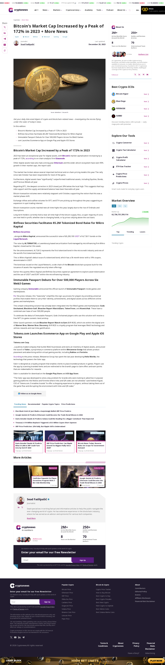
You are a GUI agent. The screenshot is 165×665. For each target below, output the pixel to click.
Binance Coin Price (68, 612)
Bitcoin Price (66, 589)
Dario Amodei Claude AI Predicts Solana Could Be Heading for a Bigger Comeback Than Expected (54, 419)
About (137, 585)
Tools (98, 10)
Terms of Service (88, 565)
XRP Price (65, 596)
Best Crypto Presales (103, 599)
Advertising (150, 653)
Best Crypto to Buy (103, 596)
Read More (31, 518)
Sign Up (83, 560)
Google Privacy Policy (72, 565)
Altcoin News (25, 20)
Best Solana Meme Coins (105, 612)
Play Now (156, 660)
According (17, 356)
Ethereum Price (67, 593)
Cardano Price (67, 602)
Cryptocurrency (72, 10)
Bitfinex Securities (21, 232)
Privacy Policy (136, 644)
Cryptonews (16, 20)
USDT (77, 236)
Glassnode (60, 158)
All (35, 10)
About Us (121, 10)
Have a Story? (133, 653)
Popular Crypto (68, 585)
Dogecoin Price (67, 606)
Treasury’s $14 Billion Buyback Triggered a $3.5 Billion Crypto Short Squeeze (46, 423)
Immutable (33, 289)
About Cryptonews (118, 644)
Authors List (143, 54)
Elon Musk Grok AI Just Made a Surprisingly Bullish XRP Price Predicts (43, 411)
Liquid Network (20, 239)
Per (14, 296)
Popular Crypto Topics (51, 404)
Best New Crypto (102, 602)
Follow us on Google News (31, 393)
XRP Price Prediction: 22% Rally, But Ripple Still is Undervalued (40, 426)
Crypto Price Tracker (103, 589)
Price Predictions (68, 404)
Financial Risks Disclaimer (150, 646)
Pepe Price (65, 619)
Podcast (110, 10)
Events (138, 595)
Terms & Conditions (103, 644)
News (45, 10)
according (30, 158)
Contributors (140, 588)
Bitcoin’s (66, 156)
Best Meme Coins (102, 609)
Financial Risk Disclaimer (145, 601)
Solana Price (66, 609)
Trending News (20, 404)
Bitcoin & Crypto (102, 585)
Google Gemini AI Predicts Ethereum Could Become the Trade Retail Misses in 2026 (49, 415)
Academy (89, 10)
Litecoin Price (67, 615)
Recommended (34, 404)
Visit (145, 94)
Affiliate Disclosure (142, 598)
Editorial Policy (141, 591)
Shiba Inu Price (67, 599)
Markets (56, 10)
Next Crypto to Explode (104, 606)
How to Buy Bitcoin (103, 593)
